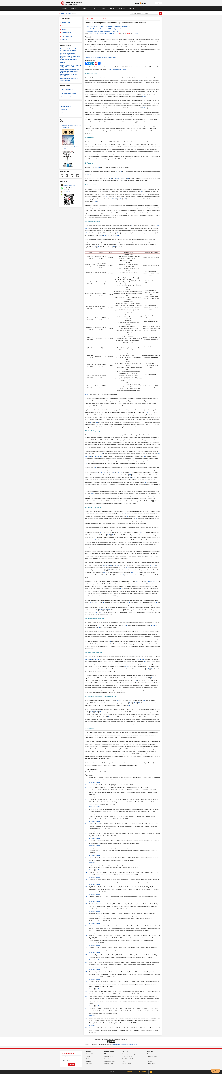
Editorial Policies (108, 1056)
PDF (106, 33)
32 (136, 680)
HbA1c (114, 57)
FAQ (62, 113)
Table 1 (88, 174)
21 (120, 178)
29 (120, 588)
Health (87, 19)
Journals (84, 8)
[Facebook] (67, 175)
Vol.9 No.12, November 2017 (98, 19)
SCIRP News (131, 1072)
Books (94, 8)
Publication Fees (67, 36)
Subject (88, 1056)
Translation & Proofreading (129, 1058)
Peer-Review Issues (109, 1061)
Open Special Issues (67, 89)
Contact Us (64, 109)
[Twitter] (62, 175)
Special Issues (108, 1066)
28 (146, 482)
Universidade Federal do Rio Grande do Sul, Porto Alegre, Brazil (103, 29)
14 (108, 178)
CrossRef (91, 782)
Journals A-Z (89, 1054)
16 (111, 178)
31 (151, 678)
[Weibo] (77, 175)
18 (116, 178)
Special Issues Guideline (68, 96)
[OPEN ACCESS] (140, 3)
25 (99, 167)
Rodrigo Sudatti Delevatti (105, 26)
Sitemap (88, 1061)
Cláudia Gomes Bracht (91, 26)
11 (146, 119)
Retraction (150, 1061)
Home (64, 8)
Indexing (64, 39)
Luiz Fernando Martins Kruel (121, 26)
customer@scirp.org (69, 185)
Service (125, 1051)
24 (125, 178)
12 (95, 167)
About (112, 8)
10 (146, 108)
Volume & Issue (126, 1063)
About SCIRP (109, 1051)
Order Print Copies (127, 1056)
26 (141, 191)
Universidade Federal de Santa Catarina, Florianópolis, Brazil (102, 31)
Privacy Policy (151, 1063)
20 (118, 171)
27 (107, 196)
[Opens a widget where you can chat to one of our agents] (215, 1071)
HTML (110, 33)
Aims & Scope (66, 22)
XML (114, 33)
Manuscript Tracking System (130, 1054)
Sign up (104, 1072)
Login (158, 3)
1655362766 (66, 191)
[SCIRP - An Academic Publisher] (71, 3)
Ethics (106, 1054)
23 (123, 171)
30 (86, 593)
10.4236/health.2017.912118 (96, 33)
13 (106, 178)
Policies (150, 1051)
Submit (131, 8)
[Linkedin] (72, 175)
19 (118, 178)
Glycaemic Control (107, 57)
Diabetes (87, 57)
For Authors (107, 1058)
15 (116, 171)
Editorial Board (66, 32)
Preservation (150, 1058)
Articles (73, 8)
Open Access (150, 1054)
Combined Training (96, 57)
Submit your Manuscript (116, 1072)
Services (122, 8)
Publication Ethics (152, 1056)
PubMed (97, 782)
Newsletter (64, 103)
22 (121, 171)
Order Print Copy (66, 106)
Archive (64, 29)
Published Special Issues (68, 93)
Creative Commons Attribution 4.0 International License (124, 1044)
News (103, 8)
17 (113, 178)
